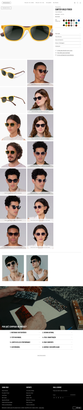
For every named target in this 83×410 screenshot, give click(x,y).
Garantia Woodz (5, 400)
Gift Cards (4, 397)
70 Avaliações (62, 14)
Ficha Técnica (58, 36)
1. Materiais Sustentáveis (18, 332)
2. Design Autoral (48, 332)
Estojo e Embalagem (59, 43)
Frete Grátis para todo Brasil (63, 52)
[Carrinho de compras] (80, 3)
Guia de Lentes (29, 393)
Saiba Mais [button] (41, 407)
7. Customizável (15, 347)
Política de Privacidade (7, 402)
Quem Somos (5, 390)
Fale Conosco (29, 402)
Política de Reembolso (7, 404)
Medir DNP (28, 395)
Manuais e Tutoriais (30, 400)
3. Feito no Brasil (15, 337)
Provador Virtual (5, 393)
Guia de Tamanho (59, 39)
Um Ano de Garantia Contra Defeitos (65, 55)
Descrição (57, 33)
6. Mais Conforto (47, 342)
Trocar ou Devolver (30, 404)
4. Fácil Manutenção (49, 337)
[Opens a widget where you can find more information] (78, 407)
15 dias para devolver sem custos (64, 50)
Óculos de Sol (58, 7)
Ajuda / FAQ (29, 397)
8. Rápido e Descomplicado (50, 347)
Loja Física (4, 395)
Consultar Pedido (30, 390)
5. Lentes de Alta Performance (20, 342)
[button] (48, 2)
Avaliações (57, 46)
